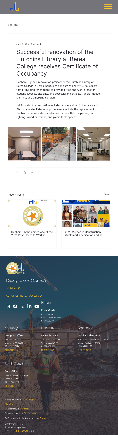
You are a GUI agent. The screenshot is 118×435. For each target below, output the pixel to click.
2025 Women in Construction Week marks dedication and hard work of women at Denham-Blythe (85, 233)
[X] (22, 306)
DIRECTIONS (11, 350)
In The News (13, 24)
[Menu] (108, 6)
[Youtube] (36, 306)
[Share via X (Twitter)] (24, 172)
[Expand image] (24, 144)
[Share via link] (39, 172)
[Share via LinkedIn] (32, 172)
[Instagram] (7, 306)
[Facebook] (15, 306)
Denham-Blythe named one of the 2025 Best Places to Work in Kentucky (32, 233)
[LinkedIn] (29, 306)
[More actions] (100, 44)
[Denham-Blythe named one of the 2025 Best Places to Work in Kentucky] (32, 213)
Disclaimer (10, 404)
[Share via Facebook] (17, 172)
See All (107, 194)
